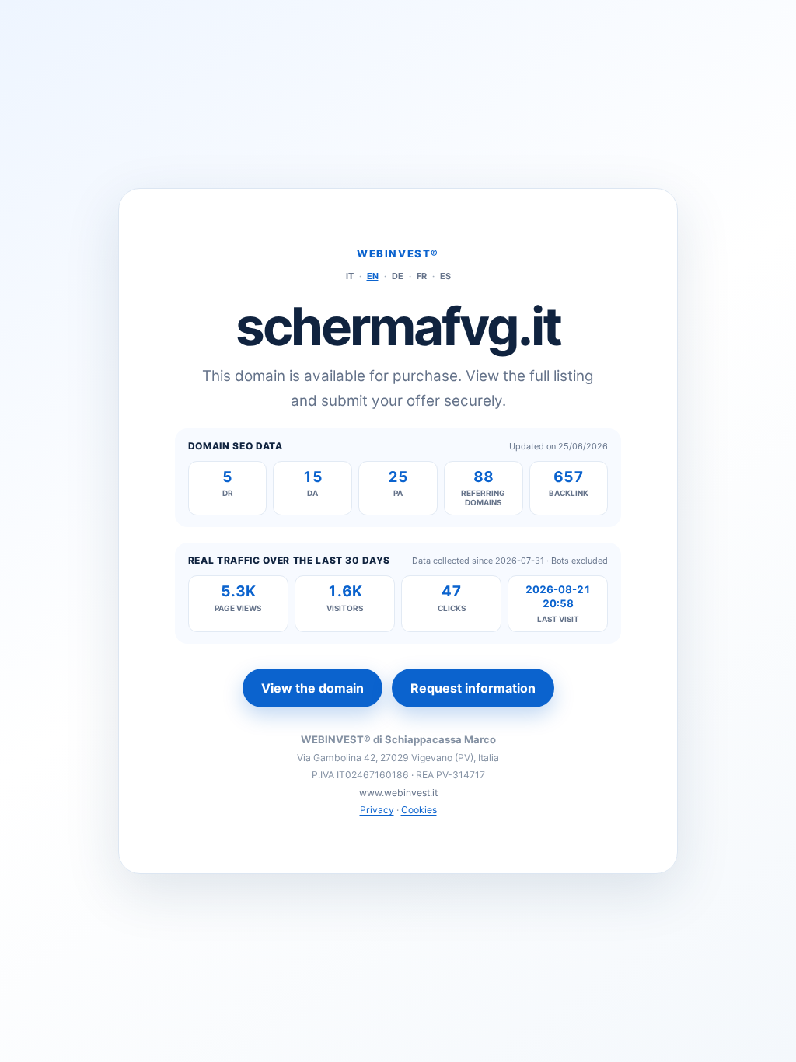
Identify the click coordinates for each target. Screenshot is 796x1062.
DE (397, 276)
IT (350, 276)
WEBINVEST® (398, 253)
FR (422, 276)
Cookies (419, 810)
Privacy (377, 810)
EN (373, 276)
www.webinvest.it (398, 792)
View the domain (312, 688)
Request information (473, 688)
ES (445, 276)
